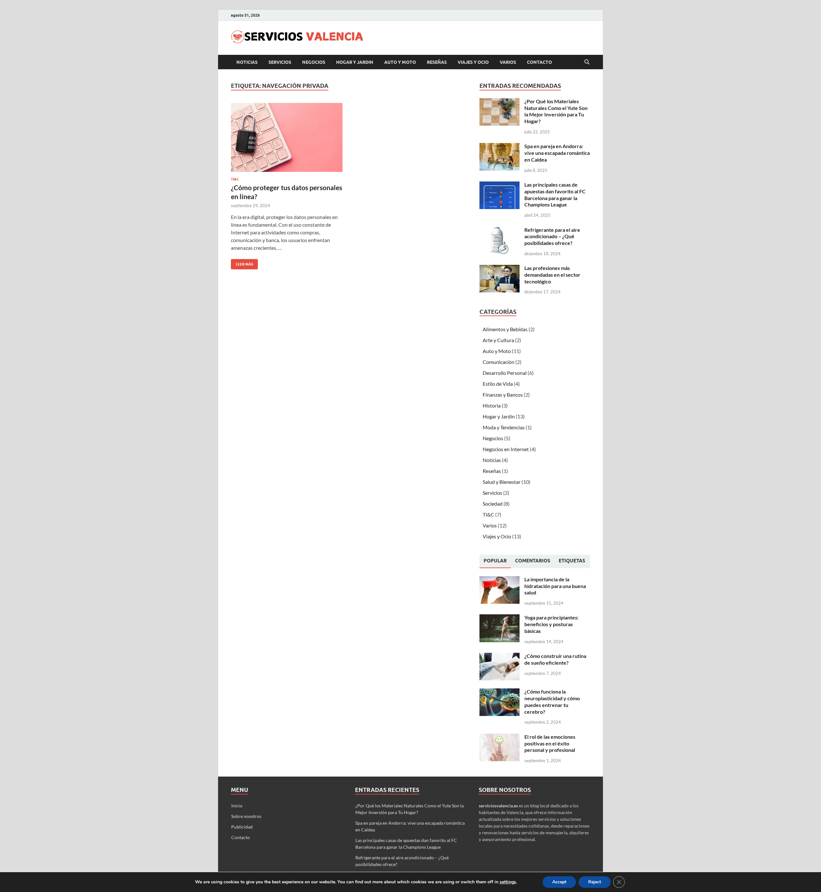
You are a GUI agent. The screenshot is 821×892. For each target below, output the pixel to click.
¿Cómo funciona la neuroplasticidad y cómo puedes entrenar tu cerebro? (552, 701)
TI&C (235, 179)
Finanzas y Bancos (503, 394)
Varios (508, 62)
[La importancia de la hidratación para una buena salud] (499, 580)
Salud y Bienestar (502, 482)
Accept (559, 882)
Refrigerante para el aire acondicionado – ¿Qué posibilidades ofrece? (552, 236)
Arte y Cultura (498, 340)
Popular (495, 561)
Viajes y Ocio (473, 62)
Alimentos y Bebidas (505, 329)
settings (508, 882)
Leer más (242, 262)
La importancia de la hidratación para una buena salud (555, 586)
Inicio (236, 805)
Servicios (279, 62)
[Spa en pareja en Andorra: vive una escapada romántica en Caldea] (499, 147)
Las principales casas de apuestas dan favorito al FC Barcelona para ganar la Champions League (555, 194)
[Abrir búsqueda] (587, 62)
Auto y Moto (400, 62)
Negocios (313, 62)
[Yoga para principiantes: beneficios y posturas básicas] (499, 618)
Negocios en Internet (506, 449)
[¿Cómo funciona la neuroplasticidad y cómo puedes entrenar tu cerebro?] (499, 692)
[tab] (495, 561)
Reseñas (437, 62)
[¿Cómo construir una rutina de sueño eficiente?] (499, 656)
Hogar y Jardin (354, 62)
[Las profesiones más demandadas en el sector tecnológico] (499, 268)
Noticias (247, 62)
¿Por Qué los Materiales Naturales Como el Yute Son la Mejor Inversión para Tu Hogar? (556, 111)
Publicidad (242, 826)
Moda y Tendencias (504, 427)
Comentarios (532, 561)
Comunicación (498, 362)
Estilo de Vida (498, 384)
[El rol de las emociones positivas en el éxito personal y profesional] (499, 737)
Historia (492, 405)
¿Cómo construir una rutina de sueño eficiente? (555, 659)
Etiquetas (572, 561)
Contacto (539, 62)
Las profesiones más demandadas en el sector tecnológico (552, 274)
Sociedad (493, 504)
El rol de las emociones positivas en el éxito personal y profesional (549, 743)
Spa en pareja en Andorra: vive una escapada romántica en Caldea (557, 153)
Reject (594, 882)
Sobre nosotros (246, 816)
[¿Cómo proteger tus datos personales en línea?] (287, 137)
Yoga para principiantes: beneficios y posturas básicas (551, 624)
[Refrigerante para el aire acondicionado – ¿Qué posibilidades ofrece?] (499, 230)
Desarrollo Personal (505, 373)
